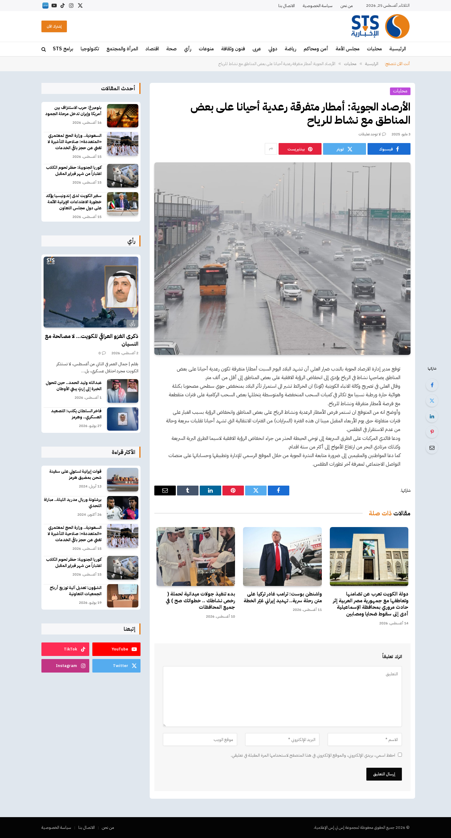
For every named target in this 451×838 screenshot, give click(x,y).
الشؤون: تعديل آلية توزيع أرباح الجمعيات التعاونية (76, 591)
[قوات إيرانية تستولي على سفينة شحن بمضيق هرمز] (122, 479)
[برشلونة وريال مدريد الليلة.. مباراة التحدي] (122, 508)
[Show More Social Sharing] (271, 149)
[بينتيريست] (432, 432)
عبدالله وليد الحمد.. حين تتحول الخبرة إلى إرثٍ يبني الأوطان (74, 386)
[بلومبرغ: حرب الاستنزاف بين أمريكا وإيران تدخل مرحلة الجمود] (122, 116)
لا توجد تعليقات (370, 134)
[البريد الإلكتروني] (432, 447)
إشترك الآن (54, 26)
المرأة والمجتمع (122, 48)
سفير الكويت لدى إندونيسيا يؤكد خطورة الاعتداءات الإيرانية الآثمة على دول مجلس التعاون (74, 202)
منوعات (206, 48)
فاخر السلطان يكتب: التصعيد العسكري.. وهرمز (76, 414)
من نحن (347, 6)
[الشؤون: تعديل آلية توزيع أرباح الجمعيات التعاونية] (122, 596)
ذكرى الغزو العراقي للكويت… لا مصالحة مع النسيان (91, 339)
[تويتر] (432, 400)
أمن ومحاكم (316, 48)
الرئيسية (397, 48)
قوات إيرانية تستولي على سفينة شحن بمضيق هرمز (75, 474)
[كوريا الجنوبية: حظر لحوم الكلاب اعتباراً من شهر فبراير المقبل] (122, 176)
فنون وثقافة (233, 48)
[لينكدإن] (432, 416)
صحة (171, 48)
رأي (187, 48)
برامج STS (63, 48)
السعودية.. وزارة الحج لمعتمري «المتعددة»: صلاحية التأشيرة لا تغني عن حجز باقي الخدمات (75, 142)
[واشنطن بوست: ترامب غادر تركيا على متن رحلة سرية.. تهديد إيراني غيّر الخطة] (282, 556)
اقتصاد (152, 48)
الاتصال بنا (286, 6)
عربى (256, 48)
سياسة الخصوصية (318, 6)
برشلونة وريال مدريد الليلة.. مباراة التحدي (73, 503)
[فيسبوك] (432, 385)
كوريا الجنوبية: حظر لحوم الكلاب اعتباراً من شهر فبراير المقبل (74, 171)
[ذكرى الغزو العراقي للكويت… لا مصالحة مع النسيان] (91, 292)
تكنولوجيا (90, 48)
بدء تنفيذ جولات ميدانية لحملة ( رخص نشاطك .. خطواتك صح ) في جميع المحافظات (200, 601)
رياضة (290, 48)
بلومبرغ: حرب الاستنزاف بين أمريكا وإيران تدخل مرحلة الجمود (73, 111)
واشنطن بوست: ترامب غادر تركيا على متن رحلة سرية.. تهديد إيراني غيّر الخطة (283, 597)
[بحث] (44, 49)
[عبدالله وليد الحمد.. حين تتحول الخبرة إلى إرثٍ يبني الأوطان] (122, 391)
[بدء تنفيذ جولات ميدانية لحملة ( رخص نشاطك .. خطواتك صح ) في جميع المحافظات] (195, 556)
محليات (374, 48)
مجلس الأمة (348, 48)
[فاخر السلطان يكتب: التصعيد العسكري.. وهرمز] (122, 419)
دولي (272, 48)
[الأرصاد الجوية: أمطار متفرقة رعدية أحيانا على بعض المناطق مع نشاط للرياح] (282, 258)
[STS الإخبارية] (380, 26)
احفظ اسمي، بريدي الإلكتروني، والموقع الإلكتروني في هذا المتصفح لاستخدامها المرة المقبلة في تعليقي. (313, 755)
